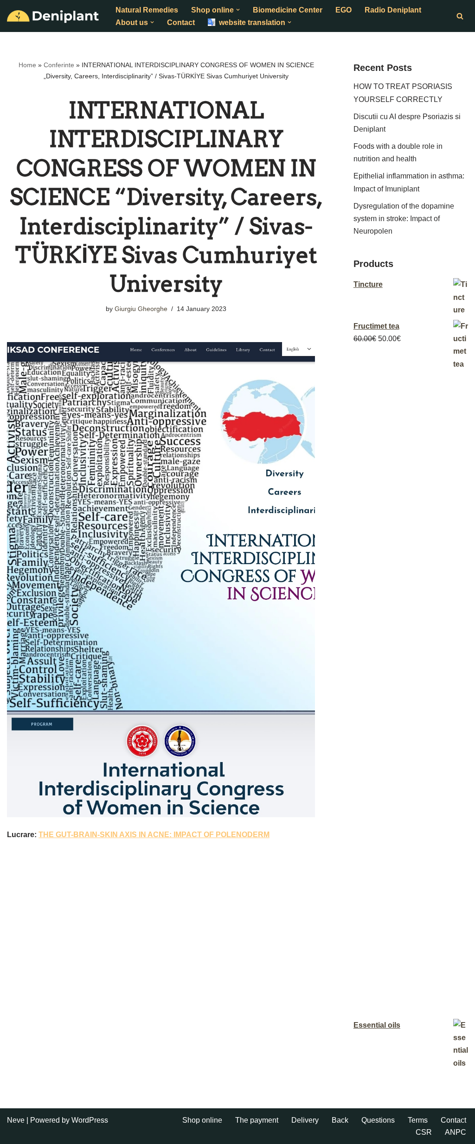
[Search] (459, 16)
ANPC (455, 1132)
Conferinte (59, 65)
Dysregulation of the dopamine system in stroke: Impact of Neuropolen (403, 218)
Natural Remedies (147, 10)
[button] (238, 10)
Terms (418, 1120)
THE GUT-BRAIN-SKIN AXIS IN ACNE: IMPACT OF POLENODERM (154, 835)
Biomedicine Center (287, 10)
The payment (256, 1120)
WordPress (89, 1120)
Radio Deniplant (393, 10)
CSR (424, 1132)
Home (27, 65)
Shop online (202, 1120)
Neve (16, 1120)
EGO (343, 10)
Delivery (305, 1120)
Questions (378, 1120)
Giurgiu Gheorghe (141, 308)
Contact (181, 22)
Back (340, 1120)
